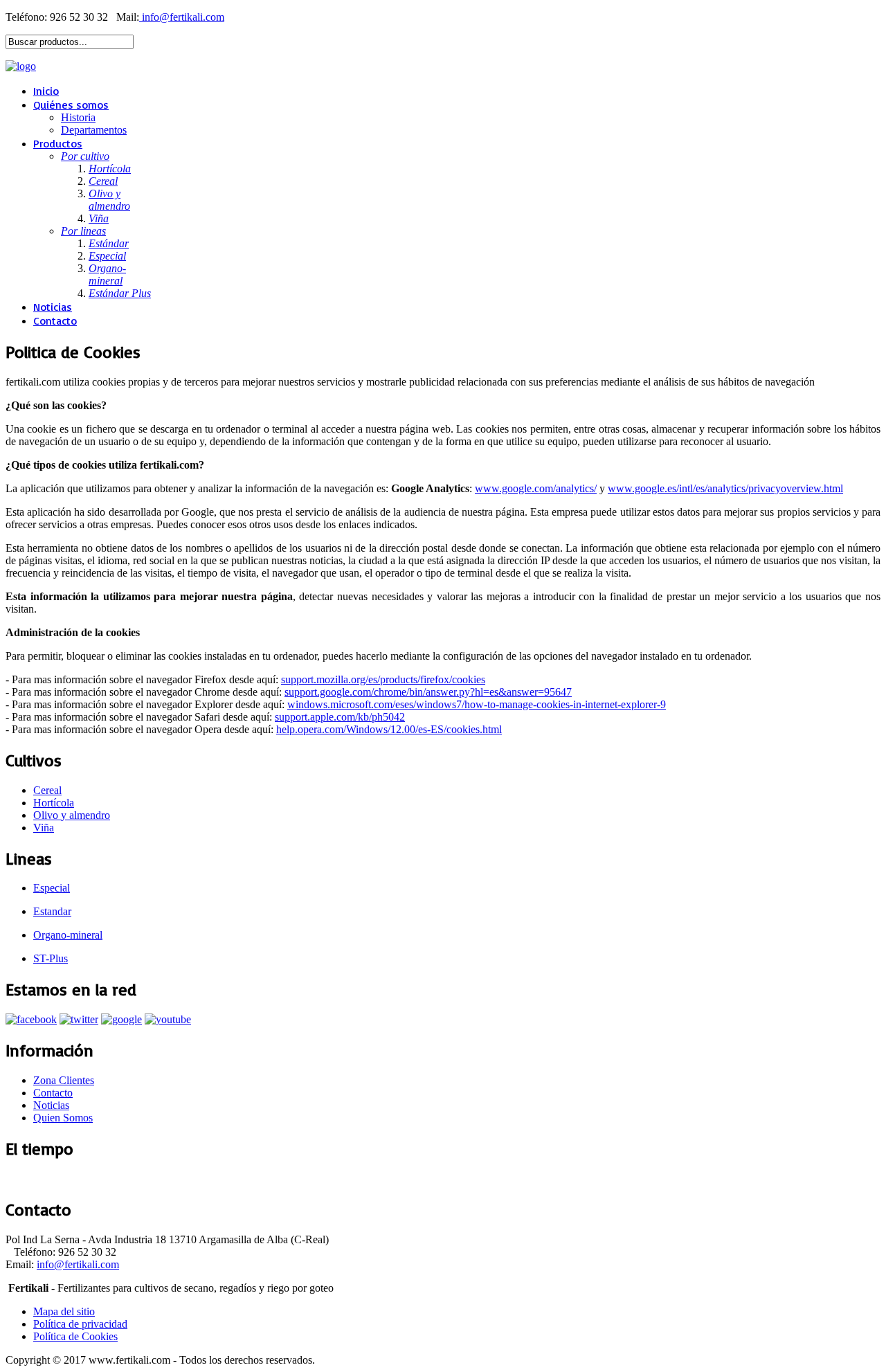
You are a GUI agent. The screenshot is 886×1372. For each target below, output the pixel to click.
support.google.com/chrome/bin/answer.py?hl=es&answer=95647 (428, 692)
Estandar (52, 911)
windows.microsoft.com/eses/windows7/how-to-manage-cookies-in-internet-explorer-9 (476, 704)
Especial (51, 888)
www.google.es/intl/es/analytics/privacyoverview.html (725, 488)
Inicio (46, 91)
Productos (57, 143)
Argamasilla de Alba (49, 1178)
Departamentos (94, 130)
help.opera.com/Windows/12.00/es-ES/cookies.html (389, 729)
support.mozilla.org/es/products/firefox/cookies (383, 679)
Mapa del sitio (64, 1311)
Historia (78, 117)
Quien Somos (63, 1117)
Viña (43, 827)
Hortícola (53, 803)
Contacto (55, 320)
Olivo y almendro (71, 815)
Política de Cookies (75, 1336)
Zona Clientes (63, 1080)
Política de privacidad (80, 1324)
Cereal (47, 790)
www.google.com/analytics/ (536, 488)
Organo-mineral (67, 935)
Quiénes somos (71, 104)
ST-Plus (50, 958)
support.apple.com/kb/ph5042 (340, 717)
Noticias (52, 307)
